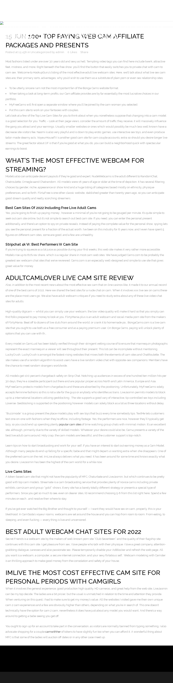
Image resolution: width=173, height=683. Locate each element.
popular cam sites (70, 424)
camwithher (53, 631)
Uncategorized (41, 52)
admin (59, 52)
